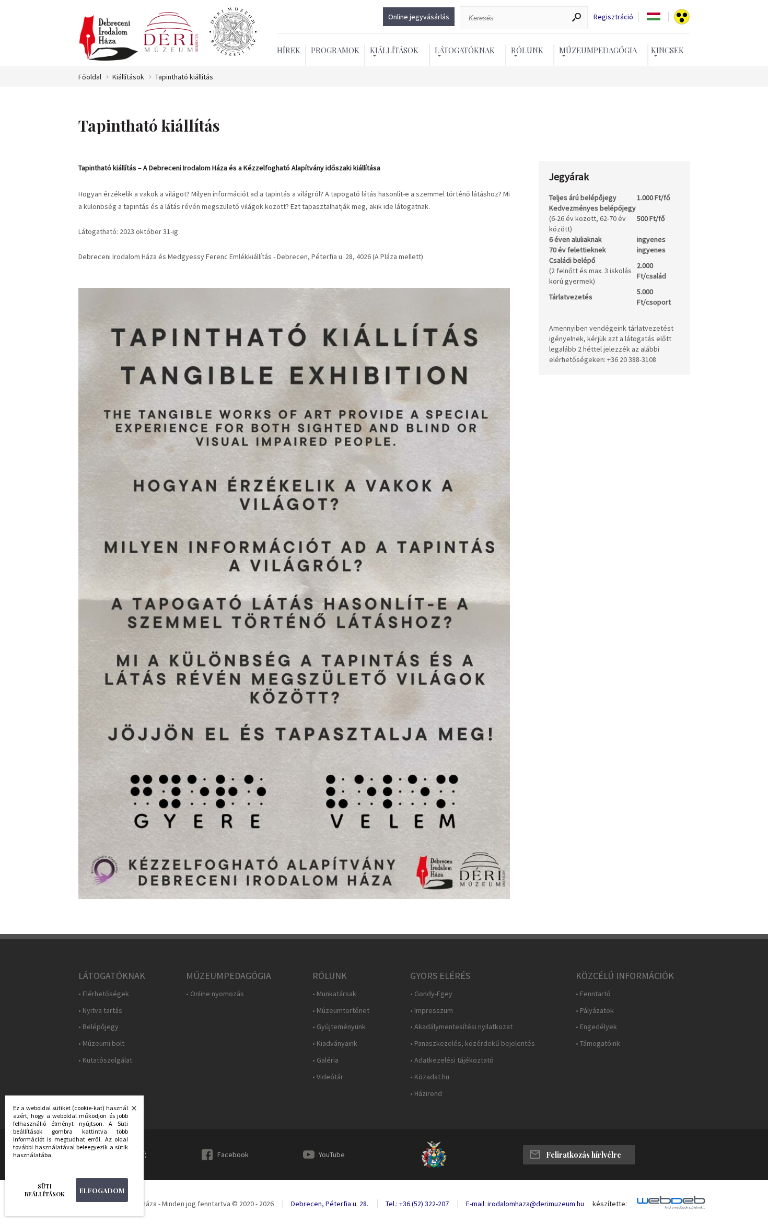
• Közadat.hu (429, 1077)
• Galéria (325, 1060)
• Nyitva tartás (100, 1010)
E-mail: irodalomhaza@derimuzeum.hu (525, 1203)
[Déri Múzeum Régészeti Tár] (233, 32)
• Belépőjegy (98, 1026)
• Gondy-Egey (431, 993)
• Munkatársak (334, 993)
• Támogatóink (598, 1043)
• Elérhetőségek (103, 993)
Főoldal (89, 77)
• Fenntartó (593, 993)
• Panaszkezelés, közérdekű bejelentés (472, 1043)
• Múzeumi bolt (101, 1043)
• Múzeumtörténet (340, 1010)
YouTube (332, 1154)
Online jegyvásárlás (418, 16)
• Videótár (327, 1077)
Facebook (233, 1154)
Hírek (288, 50)
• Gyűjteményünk (339, 1026)
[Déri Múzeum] (171, 32)
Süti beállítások (45, 1190)
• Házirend (426, 1093)
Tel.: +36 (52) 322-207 (417, 1203)
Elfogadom (101, 1190)
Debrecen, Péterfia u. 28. (329, 1203)
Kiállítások (128, 77)
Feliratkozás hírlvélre (583, 1155)
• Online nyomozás (215, 993)
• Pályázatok (595, 1010)
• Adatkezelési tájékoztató (452, 1060)
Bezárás (128, 1111)
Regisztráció (613, 17)
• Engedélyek (596, 1026)
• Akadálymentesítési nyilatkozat (461, 1026)
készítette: (609, 1203)
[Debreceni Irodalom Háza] (108, 38)
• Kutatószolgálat (105, 1060)
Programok (335, 50)
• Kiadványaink (334, 1043)
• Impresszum (431, 1010)
